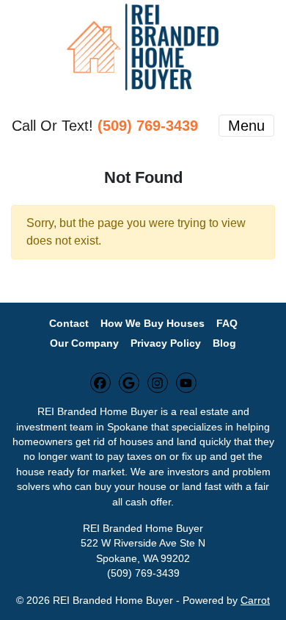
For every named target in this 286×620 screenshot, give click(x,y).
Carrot (255, 600)
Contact (69, 323)
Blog (224, 343)
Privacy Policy (166, 343)
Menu (246, 126)
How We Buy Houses (152, 323)
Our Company (84, 343)
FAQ (227, 323)
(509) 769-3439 (148, 126)
